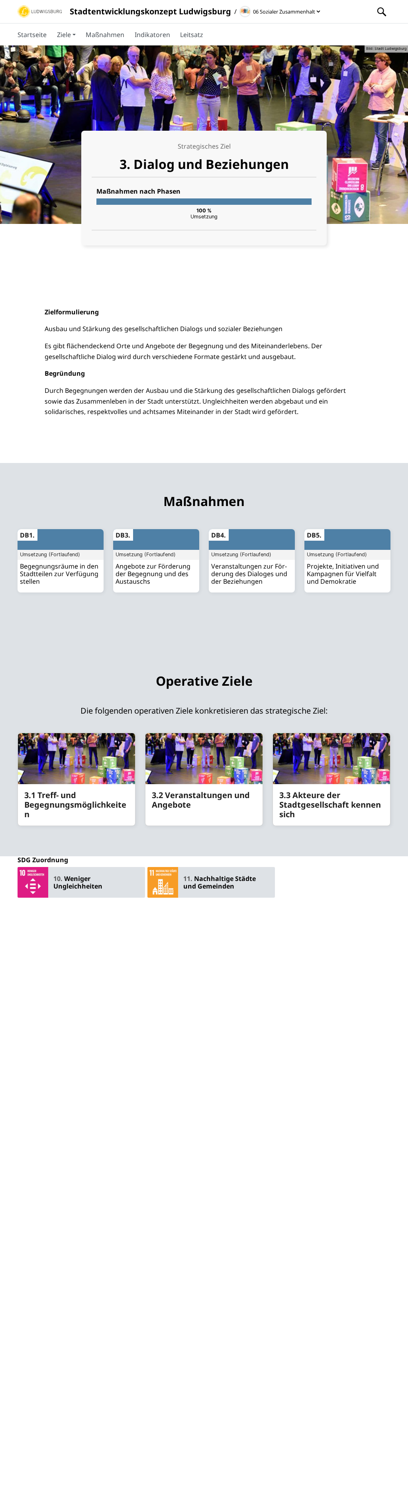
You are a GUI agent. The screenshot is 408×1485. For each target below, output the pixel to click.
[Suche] (381, 12)
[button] (66, 34)
